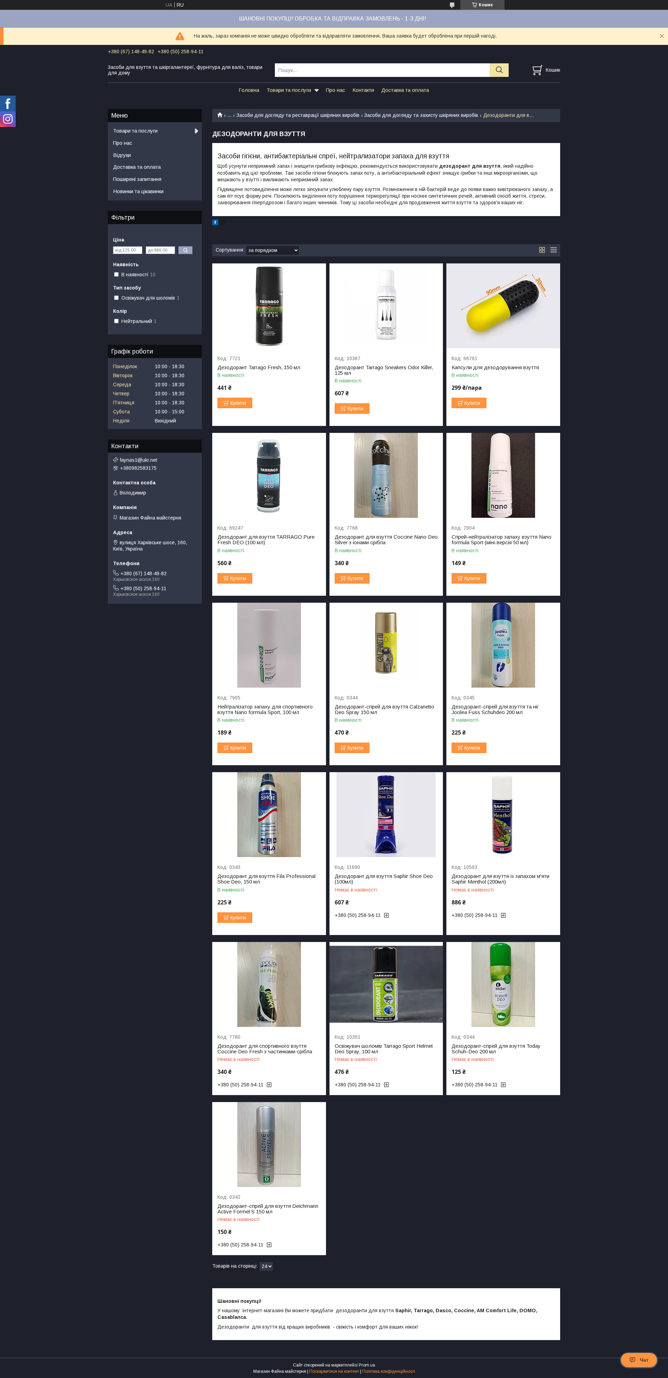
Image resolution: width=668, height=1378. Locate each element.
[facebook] (215, 223)
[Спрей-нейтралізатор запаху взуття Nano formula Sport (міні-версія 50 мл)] (503, 475)
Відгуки (122, 155)
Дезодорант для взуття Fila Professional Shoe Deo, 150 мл (266, 879)
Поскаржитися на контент (334, 1371)
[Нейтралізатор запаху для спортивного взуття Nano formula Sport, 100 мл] (269, 645)
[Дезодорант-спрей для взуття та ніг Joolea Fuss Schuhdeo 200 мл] (503, 645)
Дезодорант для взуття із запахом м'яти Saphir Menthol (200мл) (500, 879)
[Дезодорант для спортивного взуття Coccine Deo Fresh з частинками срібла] (269, 984)
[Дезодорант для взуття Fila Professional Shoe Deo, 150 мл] (269, 814)
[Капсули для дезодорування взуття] (503, 306)
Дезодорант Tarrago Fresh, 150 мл (258, 367)
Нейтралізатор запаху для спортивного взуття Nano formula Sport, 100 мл (265, 709)
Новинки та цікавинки (138, 191)
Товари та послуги (289, 90)
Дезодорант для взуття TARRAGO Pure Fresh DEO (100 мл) (266, 539)
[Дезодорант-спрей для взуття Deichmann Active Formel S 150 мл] (269, 1144)
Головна (249, 90)
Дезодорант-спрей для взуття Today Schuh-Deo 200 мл (496, 1048)
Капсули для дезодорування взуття (495, 367)
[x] (222, 223)
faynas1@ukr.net (138, 460)
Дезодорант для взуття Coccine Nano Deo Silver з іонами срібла (386, 539)
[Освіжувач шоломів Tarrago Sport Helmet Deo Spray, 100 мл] (386, 984)
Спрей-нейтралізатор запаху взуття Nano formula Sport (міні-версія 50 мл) (501, 539)
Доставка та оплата (405, 90)
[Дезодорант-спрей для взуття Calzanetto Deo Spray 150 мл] (386, 645)
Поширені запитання (137, 179)
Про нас (335, 90)
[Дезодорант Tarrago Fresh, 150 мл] (269, 306)
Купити (238, 403)
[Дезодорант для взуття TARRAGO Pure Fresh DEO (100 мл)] (269, 475)
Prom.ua (367, 1365)
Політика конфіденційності (388, 1371)
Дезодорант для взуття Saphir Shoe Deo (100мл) (384, 879)
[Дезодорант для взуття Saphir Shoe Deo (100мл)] (386, 814)
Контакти (363, 90)
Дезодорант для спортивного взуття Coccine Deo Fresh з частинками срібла (264, 1048)
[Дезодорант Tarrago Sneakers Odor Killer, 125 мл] (386, 306)
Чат (644, 1360)
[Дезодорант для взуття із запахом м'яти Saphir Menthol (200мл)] (503, 814)
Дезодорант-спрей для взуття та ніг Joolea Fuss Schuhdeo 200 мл (495, 709)
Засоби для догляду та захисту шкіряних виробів (421, 115)
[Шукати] (499, 70)
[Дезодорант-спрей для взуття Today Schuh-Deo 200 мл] (503, 984)
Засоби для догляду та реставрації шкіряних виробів (298, 115)
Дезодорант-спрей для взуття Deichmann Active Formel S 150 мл (267, 1208)
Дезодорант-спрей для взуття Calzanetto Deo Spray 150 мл (384, 709)
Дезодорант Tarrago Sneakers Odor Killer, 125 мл (384, 370)
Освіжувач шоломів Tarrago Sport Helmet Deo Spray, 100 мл (384, 1048)
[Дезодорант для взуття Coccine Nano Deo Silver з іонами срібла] (386, 475)
